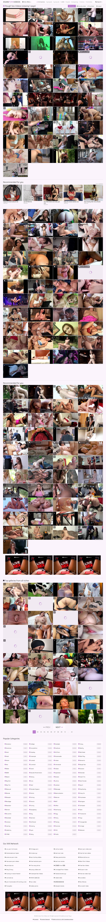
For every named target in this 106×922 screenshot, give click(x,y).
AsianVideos (11, 1)
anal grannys (75, 2)
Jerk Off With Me (28, 201)
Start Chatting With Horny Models (92, 201)
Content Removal (45, 919)
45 (71, 732)
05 (48, 732)
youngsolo (49, 2)
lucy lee (68, 2)
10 (65, 732)
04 (44, 732)
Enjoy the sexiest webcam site (10, 201)
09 (61, 732)
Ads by (99, 183)
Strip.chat (5, 203)
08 (58, 732)
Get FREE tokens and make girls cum (52, 202)
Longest (99, 6)
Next (58, 727)
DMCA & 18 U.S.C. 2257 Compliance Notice (63, 919)
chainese (82, 2)
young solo (56, 2)
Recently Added (82, 6)
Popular (72, 6)
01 (34, 732)
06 (51, 732)
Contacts (36, 919)
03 (41, 732)
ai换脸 (62, 2)
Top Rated (91, 6)
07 (54, 732)
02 (37, 732)
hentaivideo (89, 2)
